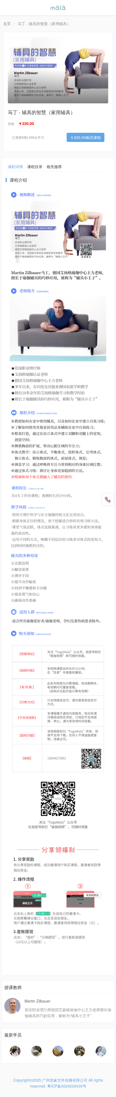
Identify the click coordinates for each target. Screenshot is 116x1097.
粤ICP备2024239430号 (66, 1086)
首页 (7, 23)
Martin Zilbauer (37, 1001)
